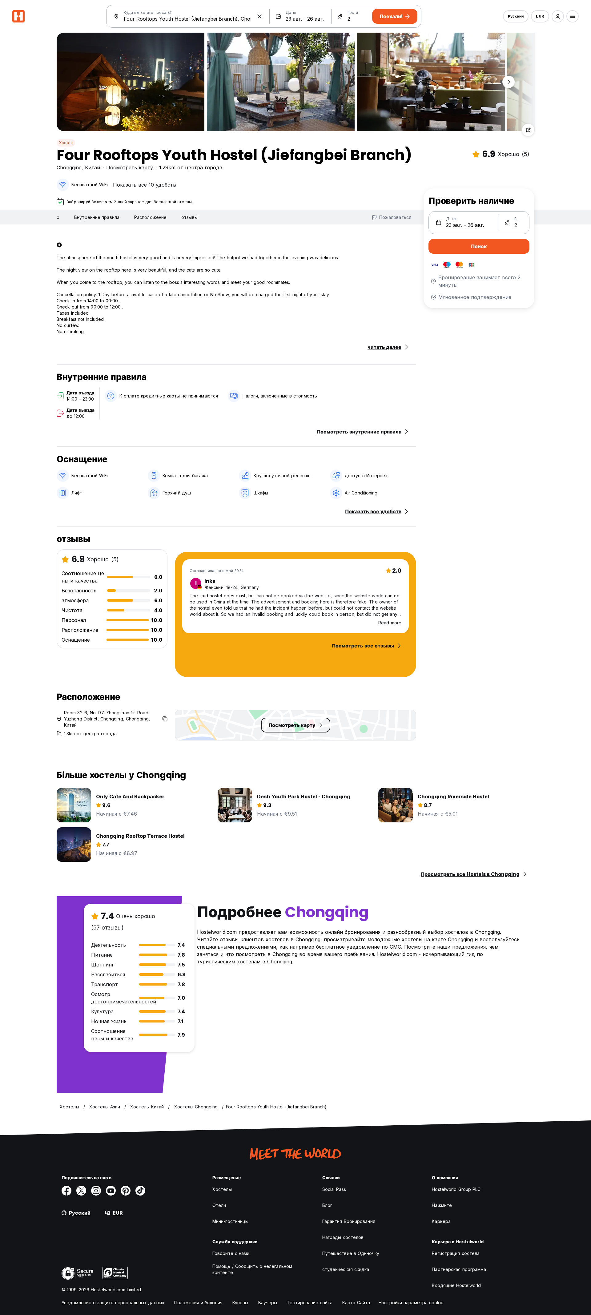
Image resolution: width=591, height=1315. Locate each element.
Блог (327, 1205)
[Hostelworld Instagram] (96, 1191)
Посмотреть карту (129, 167)
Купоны (240, 1302)
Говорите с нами (231, 1253)
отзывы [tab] (189, 217)
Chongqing (69, 167)
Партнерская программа (459, 1269)
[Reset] (259, 16)
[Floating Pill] (508, 82)
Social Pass (334, 1189)
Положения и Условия (198, 1302)
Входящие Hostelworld (456, 1285)
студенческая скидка (345, 1269)
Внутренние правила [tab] (96, 217)
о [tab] (58, 217)
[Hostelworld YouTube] (111, 1191)
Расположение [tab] (150, 217)
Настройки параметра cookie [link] (411, 1302)
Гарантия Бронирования (348, 1221)
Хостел (66, 142)
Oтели (219, 1205)
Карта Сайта (356, 1302)
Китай (92, 167)
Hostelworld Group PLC (456, 1189)
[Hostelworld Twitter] (81, 1191)
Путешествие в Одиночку (350, 1253)
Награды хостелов (343, 1237)
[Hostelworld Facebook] (66, 1191)
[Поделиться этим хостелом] (528, 130)
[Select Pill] (558, 16)
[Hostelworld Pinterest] (126, 1191)
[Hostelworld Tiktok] (140, 1191)
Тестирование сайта (309, 1302)
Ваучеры (267, 1302)
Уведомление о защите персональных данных (113, 1302)
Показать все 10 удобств (144, 185)
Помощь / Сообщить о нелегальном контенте (252, 1269)
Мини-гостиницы (230, 1221)
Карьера (441, 1221)
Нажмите (442, 1205)
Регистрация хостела (456, 1253)
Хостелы (222, 1189)
